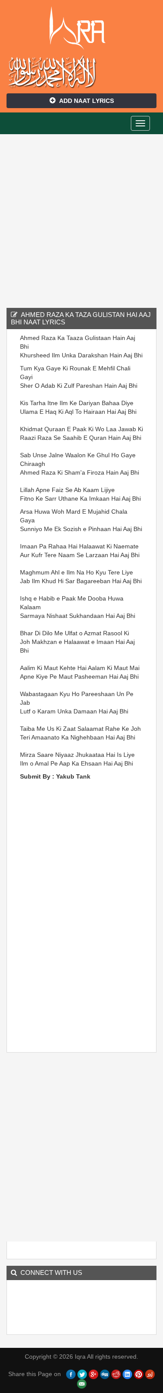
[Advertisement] (81, 220)
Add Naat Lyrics (86, 100)
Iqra (81, 28)
